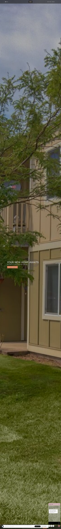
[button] (3, 526)
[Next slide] (58, 264)
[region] (26, 526)
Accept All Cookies (37, 526)
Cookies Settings (43, 526)
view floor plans (12, 267)
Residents (53, 1)
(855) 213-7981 (49, 1)
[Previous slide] (2, 264)
